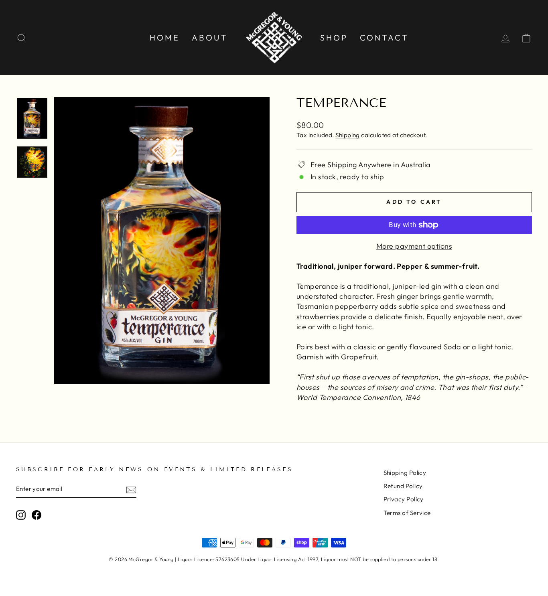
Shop (334, 37)
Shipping (347, 135)
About (210, 37)
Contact (384, 37)
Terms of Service (407, 513)
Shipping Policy (405, 472)
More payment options (414, 246)
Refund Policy (403, 486)
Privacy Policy (404, 499)
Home (165, 37)
